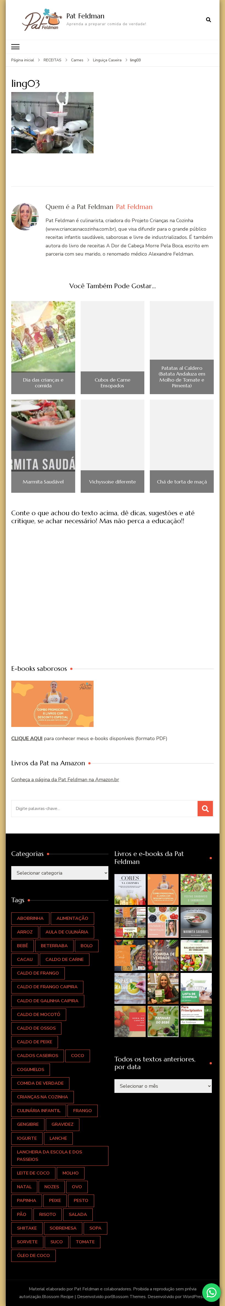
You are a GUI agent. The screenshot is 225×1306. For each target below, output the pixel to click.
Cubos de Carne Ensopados (112, 383)
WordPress (194, 1297)
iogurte (27, 1138)
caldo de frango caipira (47, 987)
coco (77, 1056)
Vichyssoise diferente (112, 482)
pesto (81, 1201)
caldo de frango (38, 973)
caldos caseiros (37, 1056)
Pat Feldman (85, 16)
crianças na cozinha (42, 1097)
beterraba (54, 946)
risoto (47, 1215)
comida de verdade (40, 1083)
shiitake (27, 1228)
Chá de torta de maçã (182, 482)
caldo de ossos (36, 1028)
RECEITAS (52, 60)
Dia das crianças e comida (43, 383)
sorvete (27, 1242)
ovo (77, 1187)
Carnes (77, 60)
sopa (95, 1228)
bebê (22, 946)
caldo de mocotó (38, 1015)
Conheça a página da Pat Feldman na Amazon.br (65, 779)
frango (82, 1111)
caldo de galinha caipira (47, 1001)
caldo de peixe (34, 1042)
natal (24, 1187)
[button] (129, 889)
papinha (26, 1201)
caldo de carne (65, 959)
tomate (85, 1242)
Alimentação (72, 918)
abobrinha (30, 918)
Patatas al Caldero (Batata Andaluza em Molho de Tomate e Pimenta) (182, 377)
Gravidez (63, 1124)
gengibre (28, 1124)
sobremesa (63, 1228)
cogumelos (30, 1070)
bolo (87, 946)
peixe (55, 1201)
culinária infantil (38, 1111)
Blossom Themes (128, 1297)
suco (56, 1242)
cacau (25, 959)
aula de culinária (67, 932)
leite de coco (33, 1173)
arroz (25, 932)
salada (78, 1215)
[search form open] (208, 19)
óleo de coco (33, 1256)
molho (71, 1173)
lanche (58, 1138)
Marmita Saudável (43, 482)
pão (21, 1215)
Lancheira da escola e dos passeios (49, 1155)
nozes (51, 1187)
